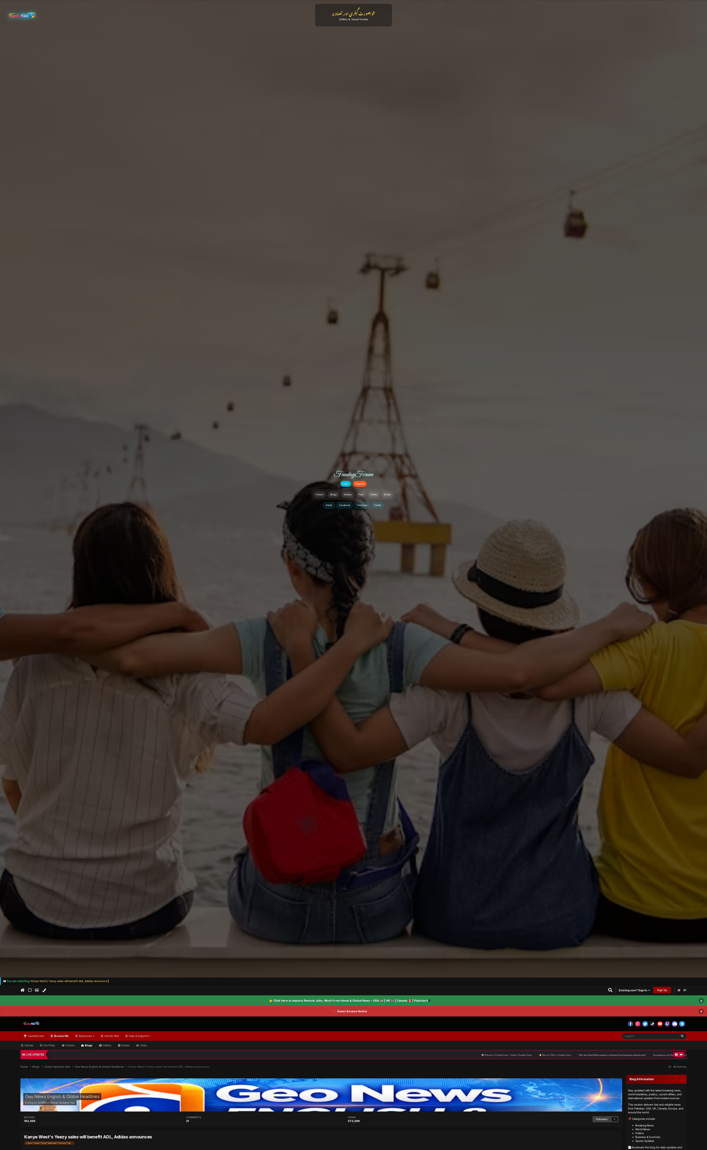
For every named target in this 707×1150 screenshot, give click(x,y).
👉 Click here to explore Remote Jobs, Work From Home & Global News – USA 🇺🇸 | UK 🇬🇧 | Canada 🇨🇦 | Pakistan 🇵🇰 (349, 1000)
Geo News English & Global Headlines (62, 1096)
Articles (28, 1045)
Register (359, 483)
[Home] (22, 990)
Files (361, 494)
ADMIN (42, 1102)
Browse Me (61, 1035)
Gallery (348, 494)
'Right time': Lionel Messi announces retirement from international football (633, 1055)
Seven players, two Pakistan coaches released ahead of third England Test (494, 1055)
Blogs (333, 494)
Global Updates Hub (62, 1102)
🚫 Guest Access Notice (350, 1011)
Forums (70, 1045)
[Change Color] (44, 990)
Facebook (344, 505)
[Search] (682, 1036)
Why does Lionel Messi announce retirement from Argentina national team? (421, 1055)
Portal (329, 505)
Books (387, 494)
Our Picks (49, 1045)
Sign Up (662, 990)
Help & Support (138, 1035)
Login (346, 483)
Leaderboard (35, 1035)
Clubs (143, 1045)
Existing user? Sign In (633, 990)
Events (125, 1045)
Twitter (377, 505)
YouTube (362, 505)
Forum (319, 494)
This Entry (667, 1036)
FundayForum (353, 474)
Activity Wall (111, 1035)
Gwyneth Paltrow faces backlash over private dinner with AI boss (563, 1055)
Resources (85, 1035)
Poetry (373, 494)
